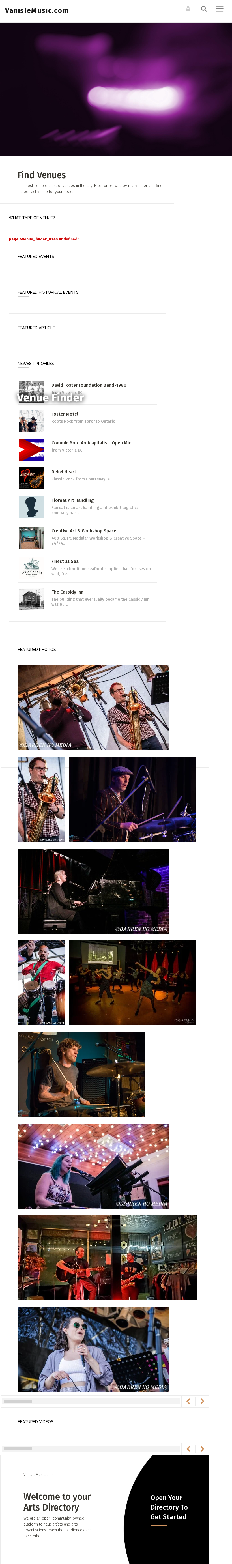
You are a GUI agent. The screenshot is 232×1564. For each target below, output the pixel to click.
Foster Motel (64, 414)
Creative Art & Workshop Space (83, 531)
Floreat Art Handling (72, 500)
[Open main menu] (218, 9)
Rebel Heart (63, 471)
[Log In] (187, 8)
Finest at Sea (65, 561)
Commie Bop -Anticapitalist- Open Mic (91, 443)
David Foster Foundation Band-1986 (88, 385)
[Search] (203, 8)
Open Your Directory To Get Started (169, 1507)
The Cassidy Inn (67, 592)
